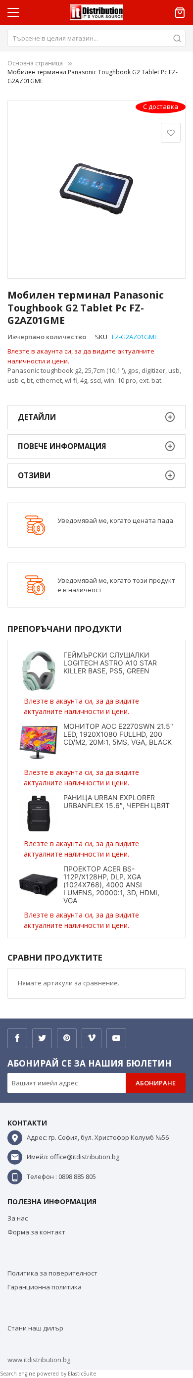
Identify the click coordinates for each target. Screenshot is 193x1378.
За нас (17, 1218)
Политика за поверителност (52, 1273)
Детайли (37, 417)
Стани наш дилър (35, 1328)
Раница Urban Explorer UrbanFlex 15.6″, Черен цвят (116, 801)
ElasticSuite (82, 1373)
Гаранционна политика (44, 1286)
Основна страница (35, 63)
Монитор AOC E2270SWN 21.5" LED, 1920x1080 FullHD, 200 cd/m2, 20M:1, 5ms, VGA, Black (118, 734)
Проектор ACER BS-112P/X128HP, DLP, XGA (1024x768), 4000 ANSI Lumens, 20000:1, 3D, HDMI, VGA (111, 885)
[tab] (96, 417)
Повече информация (62, 446)
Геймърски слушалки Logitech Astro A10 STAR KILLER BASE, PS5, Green (110, 663)
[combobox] (96, 38)
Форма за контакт (36, 1231)
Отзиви (34, 475)
